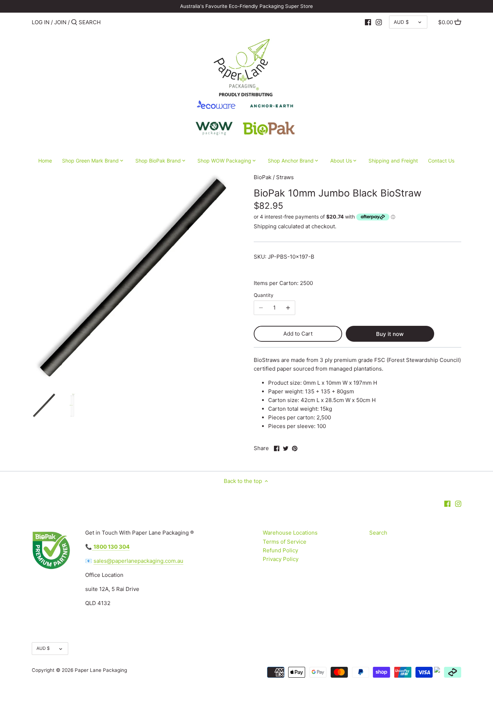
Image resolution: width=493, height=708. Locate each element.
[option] (44, 405)
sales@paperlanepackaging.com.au (138, 560)
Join (60, 22)
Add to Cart (298, 333)
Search (378, 532)
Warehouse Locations (290, 532)
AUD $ (401, 22)
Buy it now (389, 334)
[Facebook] (368, 22)
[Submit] (74, 22)
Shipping (265, 226)
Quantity (264, 295)
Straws (285, 177)
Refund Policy (280, 550)
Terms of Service (284, 541)
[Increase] (288, 308)
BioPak (262, 177)
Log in (40, 22)
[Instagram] (379, 22)
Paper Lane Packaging (101, 670)
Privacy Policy (280, 559)
